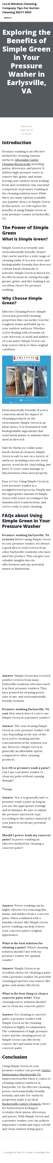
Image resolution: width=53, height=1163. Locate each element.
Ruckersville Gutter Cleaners (21, 1103)
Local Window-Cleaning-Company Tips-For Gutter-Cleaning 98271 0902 (21, 8)
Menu (7, 18)
